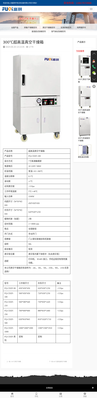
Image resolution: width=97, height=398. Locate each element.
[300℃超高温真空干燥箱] (84, 97)
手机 (36, 396)
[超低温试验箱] (84, 150)
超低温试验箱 (83, 157)
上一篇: (14, 361)
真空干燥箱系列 (49, 27)
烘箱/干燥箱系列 (30, 27)
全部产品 (14, 27)
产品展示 (81, 42)
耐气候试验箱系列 (58, 31)
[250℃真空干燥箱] (84, 66)
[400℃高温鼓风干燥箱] (84, 126)
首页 (12, 396)
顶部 (85, 396)
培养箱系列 (81, 27)
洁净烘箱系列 (66, 27)
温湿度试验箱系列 (39, 31)
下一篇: (58, 361)
